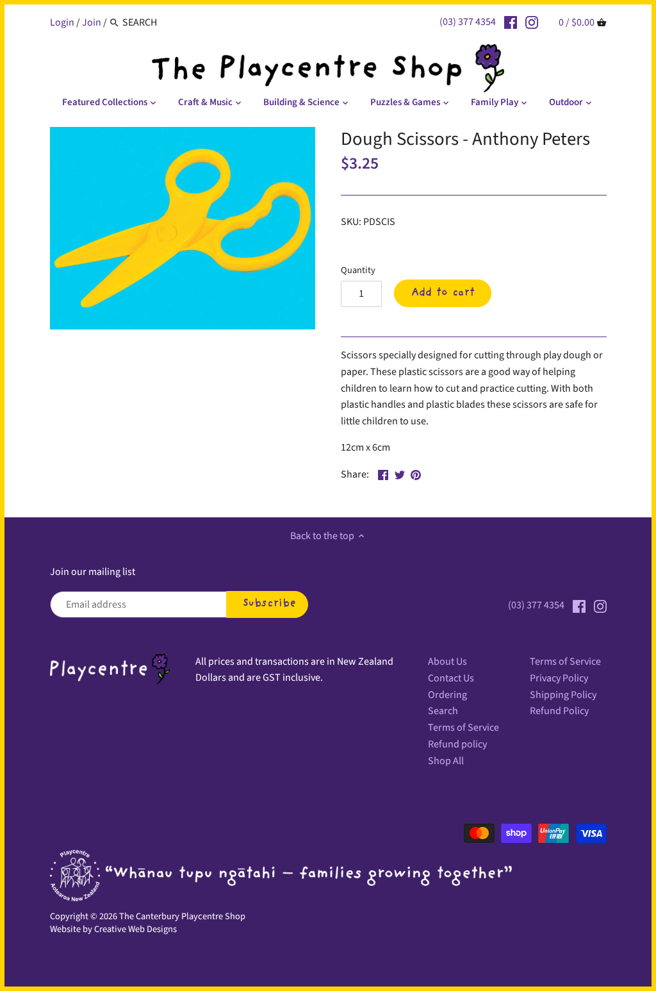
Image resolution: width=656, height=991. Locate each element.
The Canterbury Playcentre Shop (182, 916)
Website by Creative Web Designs (113, 929)
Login (62, 22)
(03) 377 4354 (467, 22)
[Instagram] (531, 22)
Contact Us (451, 678)
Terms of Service (463, 727)
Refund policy (457, 744)
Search (443, 711)
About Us (447, 661)
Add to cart (443, 293)
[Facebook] (510, 22)
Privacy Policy (559, 678)
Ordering (447, 695)
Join (91, 22)
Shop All (446, 761)
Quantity (358, 270)
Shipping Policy (563, 695)
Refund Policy (559, 711)
